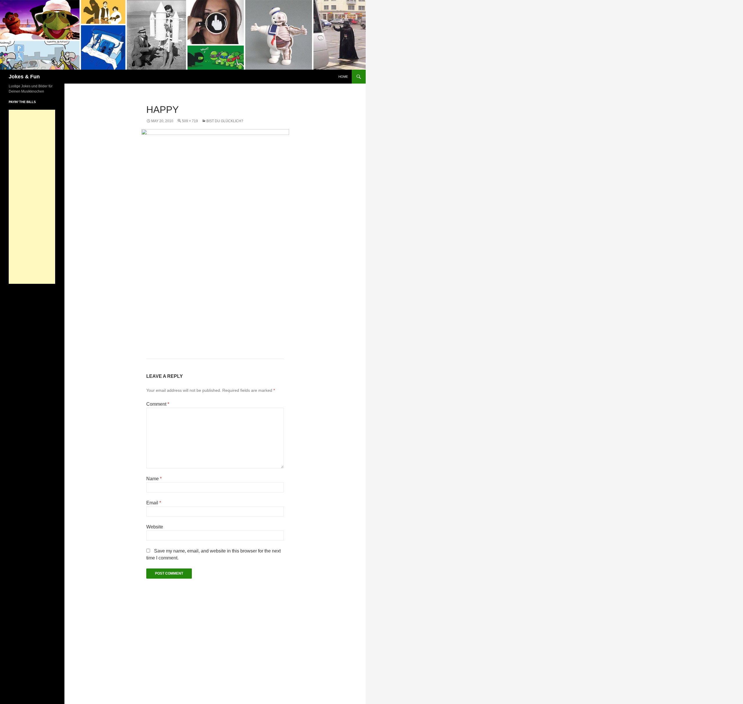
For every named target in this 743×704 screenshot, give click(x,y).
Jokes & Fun (24, 77)
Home (343, 76)
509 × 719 (190, 121)
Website (154, 526)
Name (154, 478)
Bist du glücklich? (224, 121)
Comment (157, 404)
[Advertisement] (32, 197)
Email (153, 502)
